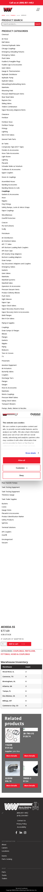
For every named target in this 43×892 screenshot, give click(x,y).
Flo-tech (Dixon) (8, 226)
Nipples (4, 201)
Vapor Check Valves (9, 305)
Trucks (4, 875)
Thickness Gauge (8, 495)
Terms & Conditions (21, 888)
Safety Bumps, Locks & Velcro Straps (16, 207)
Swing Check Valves (9, 401)
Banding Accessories (9, 185)
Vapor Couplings (8, 210)
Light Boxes (6, 156)
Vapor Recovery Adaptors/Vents (14, 110)
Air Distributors (7, 238)
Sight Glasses (7, 299)
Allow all (21, 460)
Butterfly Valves (8, 371)
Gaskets (5, 270)
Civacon (5, 222)
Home (3, 15)
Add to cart (13, 644)
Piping (4, 347)
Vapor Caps (6, 302)
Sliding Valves (7, 103)
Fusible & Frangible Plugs (11, 61)
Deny (21, 475)
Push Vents (6, 296)
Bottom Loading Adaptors (12, 257)
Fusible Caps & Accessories (12, 65)
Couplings (6, 191)
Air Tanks (5, 143)
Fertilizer (5, 117)
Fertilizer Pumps (8, 125)
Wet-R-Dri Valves (8, 135)
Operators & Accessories (11, 286)
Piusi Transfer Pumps (9, 483)
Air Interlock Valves (9, 241)
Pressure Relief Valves (10, 397)
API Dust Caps (7, 251)
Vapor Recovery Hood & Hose (13, 309)
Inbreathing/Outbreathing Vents (14, 84)
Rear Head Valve (8, 97)
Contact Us (21, 820)
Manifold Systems (8, 280)
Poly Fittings (6, 204)
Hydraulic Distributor (9, 74)
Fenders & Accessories (10, 150)
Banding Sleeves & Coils (11, 188)
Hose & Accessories (9, 388)
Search (37, 24)
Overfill (4, 535)
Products (13, 15)
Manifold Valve (7, 283)
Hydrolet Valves (7, 81)
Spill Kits (5, 523)
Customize (20, 468)
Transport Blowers (9, 404)
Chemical (5, 34)
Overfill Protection (8, 218)
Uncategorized (7, 539)
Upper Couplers (7, 173)
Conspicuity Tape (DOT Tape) (13, 147)
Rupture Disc (6, 100)
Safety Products (8, 520)
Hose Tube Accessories (10, 153)
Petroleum (6, 233)
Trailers (4, 878)
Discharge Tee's (8, 378)
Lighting (5, 131)
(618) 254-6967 (22, 815)
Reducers (5, 350)
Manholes (5, 87)
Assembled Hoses (8, 181)
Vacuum (5, 542)
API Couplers (6, 532)
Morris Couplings (8, 394)
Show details (30, 453)
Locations (5, 851)
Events (4, 856)
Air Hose (5, 39)
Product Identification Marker (13, 516)
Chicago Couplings (8, 48)
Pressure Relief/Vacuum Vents (13, 94)
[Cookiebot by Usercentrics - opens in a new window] (30, 414)
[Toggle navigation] (38, 9)
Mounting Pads (7, 90)
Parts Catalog (7, 859)
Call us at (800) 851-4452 (21, 2)
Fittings (4, 128)
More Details (11, 756)
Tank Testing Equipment (11, 487)
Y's (3, 356)
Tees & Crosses (7, 353)
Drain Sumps (6, 260)
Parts (4, 872)
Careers (4, 848)
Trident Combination (9, 107)
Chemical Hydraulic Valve (11, 45)
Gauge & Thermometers (11, 71)
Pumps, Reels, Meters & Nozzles (14, 408)
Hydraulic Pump (7, 77)
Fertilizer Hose (7, 122)
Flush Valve (6, 58)
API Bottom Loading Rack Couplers (15, 247)
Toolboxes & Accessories (11, 169)
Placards (5, 163)
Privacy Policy (22, 824)
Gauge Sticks (6, 510)
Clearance (5, 114)
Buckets (5, 503)
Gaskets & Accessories (10, 194)
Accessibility (21, 827)
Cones (4, 507)
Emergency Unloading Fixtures (13, 52)
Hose (4, 197)
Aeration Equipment (9, 365)
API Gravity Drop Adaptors (12, 254)
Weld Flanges (7, 315)
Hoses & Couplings (9, 177)
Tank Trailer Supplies (9, 499)
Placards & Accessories (10, 513)
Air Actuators (7, 368)
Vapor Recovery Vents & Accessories (15, 312)
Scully (4, 229)
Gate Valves (6, 68)
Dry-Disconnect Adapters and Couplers (16, 263)
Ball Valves (6, 42)
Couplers (5, 375)
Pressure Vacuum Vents (10, 289)
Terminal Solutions (9, 527)
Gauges (4, 384)
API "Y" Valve (6, 244)
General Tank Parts (9, 139)
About (4, 844)
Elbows (4, 334)
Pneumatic (6, 361)
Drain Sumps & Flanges (10, 330)
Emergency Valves (8, 55)
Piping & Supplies (8, 323)
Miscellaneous (7, 215)
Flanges (4, 337)
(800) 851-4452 (22, 813)
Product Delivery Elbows (11, 293)
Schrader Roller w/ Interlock (12, 166)
